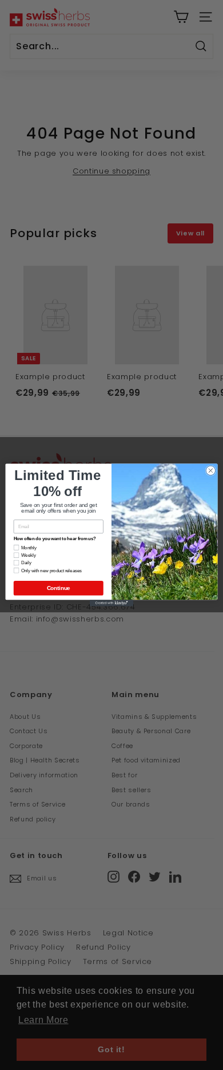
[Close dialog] (211, 470)
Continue (58, 588)
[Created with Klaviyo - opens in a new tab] (111, 603)
